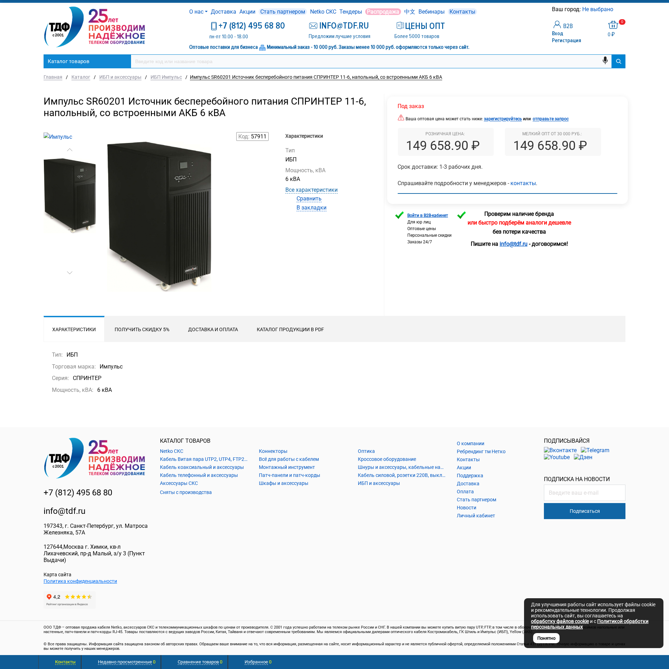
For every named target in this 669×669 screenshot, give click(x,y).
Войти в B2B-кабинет (427, 215)
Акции (247, 11)
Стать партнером (282, 11)
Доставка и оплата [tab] (213, 329)
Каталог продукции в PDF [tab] (290, 329)
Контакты (462, 11)
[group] (159, 229)
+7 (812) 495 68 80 (251, 25)
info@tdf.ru (64, 511)
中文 (409, 11)
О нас (196, 11)
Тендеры (350, 11)
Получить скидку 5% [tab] (142, 329)
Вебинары (431, 11)
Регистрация (566, 40)
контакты (523, 183)
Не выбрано (598, 9)
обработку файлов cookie (560, 621)
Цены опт (425, 26)
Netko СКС (323, 11)
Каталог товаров (69, 61)
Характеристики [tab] (74, 329)
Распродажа (383, 11)
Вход (557, 33)
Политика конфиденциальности (80, 581)
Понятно (546, 638)
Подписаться (585, 511)
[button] (70, 150)
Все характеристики (311, 190)
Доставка (223, 11)
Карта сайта (57, 574)
